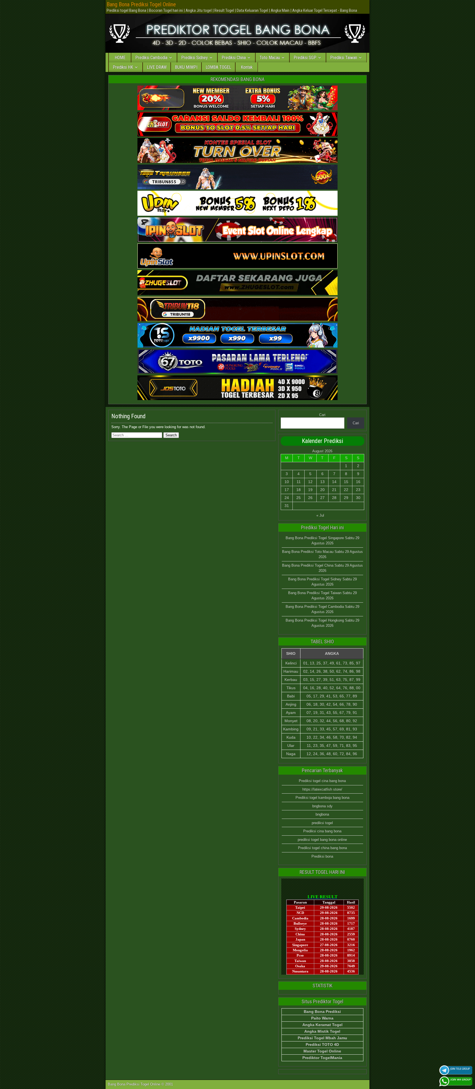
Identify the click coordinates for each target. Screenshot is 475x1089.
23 (358, 489)
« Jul (320, 515)
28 (334, 497)
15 (346, 482)
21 (334, 489)
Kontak (247, 67)
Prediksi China (234, 57)
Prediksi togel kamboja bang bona (322, 798)
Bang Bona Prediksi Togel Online (141, 4)
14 (334, 482)
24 (287, 497)
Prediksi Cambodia (151, 57)
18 (298, 489)
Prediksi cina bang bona (322, 831)
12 (310, 482)
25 (298, 497)
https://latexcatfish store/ (322, 789)
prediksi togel (322, 823)
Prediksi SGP (305, 57)
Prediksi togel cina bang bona (322, 781)
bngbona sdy (322, 806)
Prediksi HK (123, 67)
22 (346, 489)
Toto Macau (269, 57)
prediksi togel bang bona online (322, 840)
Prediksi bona (322, 856)
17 (287, 489)
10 (287, 482)
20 (322, 489)
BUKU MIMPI (186, 67)
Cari (322, 415)
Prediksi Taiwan (343, 57)
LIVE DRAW (157, 67)
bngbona (322, 814)
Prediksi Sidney (194, 57)
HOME (120, 57)
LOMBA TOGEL (218, 67)
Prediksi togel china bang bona (322, 848)
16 (358, 482)
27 (322, 497)
